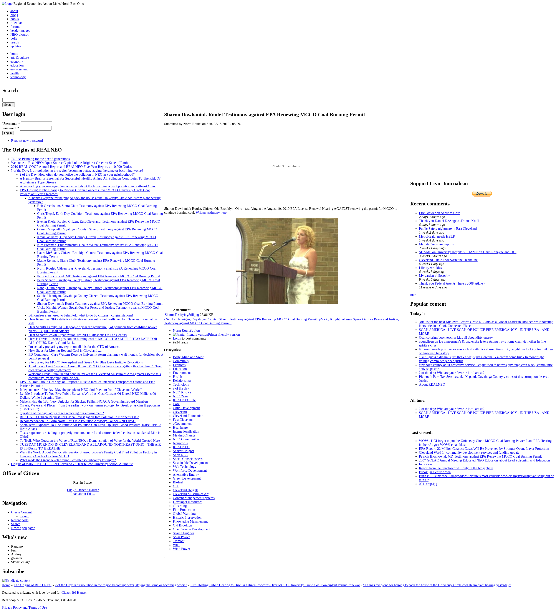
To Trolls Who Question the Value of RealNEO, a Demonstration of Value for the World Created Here (90, 440)
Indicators (425, 464)
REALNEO (181, 447)
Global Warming (184, 513)
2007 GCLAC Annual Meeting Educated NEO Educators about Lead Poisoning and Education (484, 460)
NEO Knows (182, 392)
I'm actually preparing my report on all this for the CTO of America (74, 346)
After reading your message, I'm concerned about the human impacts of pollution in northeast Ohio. (88, 186)
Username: (11, 123)
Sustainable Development (190, 463)
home (14, 53)
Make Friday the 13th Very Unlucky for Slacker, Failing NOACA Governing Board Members (84, 401)
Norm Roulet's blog (186, 330)
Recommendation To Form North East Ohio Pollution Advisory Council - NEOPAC (78, 421)
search (14, 42)
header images (20, 30)
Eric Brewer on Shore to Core (439, 213)
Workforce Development (190, 470)
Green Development (187, 478)
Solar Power (181, 537)
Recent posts (19, 520)
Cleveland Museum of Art (190, 494)
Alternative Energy (186, 474)
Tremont (178, 541)
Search (15, 524)
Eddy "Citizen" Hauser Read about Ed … (83, 492)
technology (18, 77)
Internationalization (186, 431)
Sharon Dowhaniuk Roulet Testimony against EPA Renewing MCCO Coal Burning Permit (99, 303)
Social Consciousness (187, 459)
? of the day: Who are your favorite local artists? (452, 373)
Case (176, 404)
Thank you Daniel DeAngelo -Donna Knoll (449, 221)
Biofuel (178, 482)
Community (181, 361)
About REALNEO (432, 384)
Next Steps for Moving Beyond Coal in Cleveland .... (65, 350)
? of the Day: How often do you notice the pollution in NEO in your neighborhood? (77, 174)
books (14, 19)
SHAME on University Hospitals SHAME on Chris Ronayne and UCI (467, 252)
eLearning (180, 506)
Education (180, 369)
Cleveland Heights (185, 490)
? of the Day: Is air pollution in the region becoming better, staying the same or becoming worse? (77, 170)
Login (177, 338)
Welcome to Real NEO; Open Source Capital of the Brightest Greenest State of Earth (69, 163)
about (14, 11)
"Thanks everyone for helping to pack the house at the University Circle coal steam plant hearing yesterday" (437, 585)
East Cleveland (183, 419)
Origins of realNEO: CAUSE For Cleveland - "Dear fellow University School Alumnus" (72, 464)
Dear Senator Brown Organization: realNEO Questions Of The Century (77, 335)
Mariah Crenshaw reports (436, 244)
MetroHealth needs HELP (437, 236)
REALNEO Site (184, 400)
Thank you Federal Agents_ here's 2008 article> (452, 283)
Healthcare (180, 427)
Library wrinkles (430, 268)
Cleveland (180, 412)
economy (16, 61)
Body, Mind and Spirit (188, 357)
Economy (179, 365)
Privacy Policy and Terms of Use (24, 607)
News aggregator (23, 528)
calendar (16, 23)
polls (13, 38)
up (319, 319)
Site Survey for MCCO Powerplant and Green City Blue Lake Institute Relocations (85, 362)
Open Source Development (191, 529)
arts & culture (19, 57)
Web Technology (184, 466)
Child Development (186, 408)
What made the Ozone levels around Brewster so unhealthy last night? (68, 460)
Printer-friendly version (224, 334)
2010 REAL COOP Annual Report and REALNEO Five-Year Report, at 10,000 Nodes (71, 166)
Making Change (184, 435)
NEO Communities (186, 439)
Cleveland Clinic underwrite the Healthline (448, 260)
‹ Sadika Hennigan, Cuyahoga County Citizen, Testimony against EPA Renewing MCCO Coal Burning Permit (241, 319)
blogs (14, 15)
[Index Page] (7, 3)
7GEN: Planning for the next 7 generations (40, 159)
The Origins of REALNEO (32, 585)
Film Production (184, 509)
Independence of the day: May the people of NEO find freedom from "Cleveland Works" (81, 389)
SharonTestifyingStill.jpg (182, 314)
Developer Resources (187, 502)
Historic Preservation (187, 517)
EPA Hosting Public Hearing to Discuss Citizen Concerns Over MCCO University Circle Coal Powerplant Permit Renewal (275, 585)
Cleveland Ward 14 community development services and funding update (469, 452)
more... (24, 516)
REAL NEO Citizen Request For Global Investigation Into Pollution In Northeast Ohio (79, 417)
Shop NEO (180, 455)
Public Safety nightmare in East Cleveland (448, 228)
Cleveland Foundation (188, 416)
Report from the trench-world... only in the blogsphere (456, 468)
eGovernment (182, 423)
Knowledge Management (190, 521)
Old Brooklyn (182, 525)
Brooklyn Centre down (435, 472)
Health (177, 376)
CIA (176, 486)
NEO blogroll (19, 34)
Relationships (182, 380)
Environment (182, 373)
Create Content (21, 512)
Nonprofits (180, 443)
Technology (181, 384)
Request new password (27, 140)
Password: (10, 128)
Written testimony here (211, 212)
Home (6, 585)
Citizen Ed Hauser (74, 592)
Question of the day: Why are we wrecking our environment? (62, 413)
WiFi (176, 545)
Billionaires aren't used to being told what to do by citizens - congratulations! (80, 315)
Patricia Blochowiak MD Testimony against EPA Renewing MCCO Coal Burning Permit (98, 276)
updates (15, 46)
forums (15, 26)
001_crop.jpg (428, 484)
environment (19, 69)
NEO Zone (180, 396)
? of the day (181, 388)
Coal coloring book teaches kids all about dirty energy (456, 337)
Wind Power (181, 549)
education (17, 65)
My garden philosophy (434, 275)
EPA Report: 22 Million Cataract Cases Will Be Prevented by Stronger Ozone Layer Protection (484, 448)
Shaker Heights (183, 451)
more (413, 295)
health (14, 73)
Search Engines (183, 533)
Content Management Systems (194, 498)
